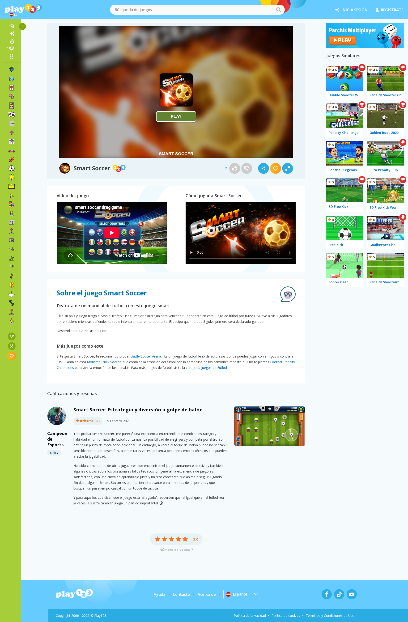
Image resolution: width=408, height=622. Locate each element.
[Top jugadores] (11, 49)
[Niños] (11, 213)
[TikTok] (339, 594)
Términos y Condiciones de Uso (330, 615)
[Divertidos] (11, 177)
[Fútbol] (11, 168)
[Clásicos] (11, 258)
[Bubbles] (11, 96)
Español (240, 594)
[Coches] (11, 150)
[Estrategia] (11, 186)
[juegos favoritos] (12, 356)
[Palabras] (11, 222)
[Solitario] (11, 114)
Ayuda (159, 594)
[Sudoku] (11, 141)
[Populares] (11, 41)
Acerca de (207, 594)
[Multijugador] (11, 311)
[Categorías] (11, 56)
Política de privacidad (250, 615)
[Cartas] (11, 105)
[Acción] (11, 249)
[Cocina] (11, 294)
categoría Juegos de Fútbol (206, 367)
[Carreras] (11, 267)
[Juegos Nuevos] (11, 33)
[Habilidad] (11, 276)
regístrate (392, 10)
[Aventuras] (11, 285)
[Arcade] (11, 231)
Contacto (181, 594)
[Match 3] (11, 69)
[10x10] (11, 123)
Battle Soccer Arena (146, 356)
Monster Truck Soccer (104, 362)
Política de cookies (286, 615)
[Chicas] (11, 320)
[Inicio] (11, 26)
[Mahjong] (11, 87)
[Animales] (11, 302)
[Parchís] (365, 46)
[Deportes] (11, 159)
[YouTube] (352, 594)
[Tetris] (11, 204)
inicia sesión (354, 10)
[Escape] (11, 195)
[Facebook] (327, 594)
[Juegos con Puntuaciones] (12, 336)
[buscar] (279, 10)
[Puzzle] (11, 78)
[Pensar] (11, 132)
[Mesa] (11, 240)
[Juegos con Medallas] (12, 346)
